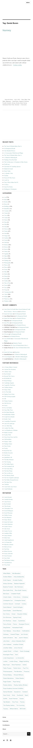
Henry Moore (16, 631)
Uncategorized (8, 292)
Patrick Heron (17, 668)
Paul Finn (6, 549)
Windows (6, 301)
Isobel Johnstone (8, 524)
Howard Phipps (14, 634)
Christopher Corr (8, 508)
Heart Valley (7, 171)
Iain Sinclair (24, 634)
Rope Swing (16, 682)
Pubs (29, 99)
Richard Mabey (7, 675)
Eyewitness (21, 621)
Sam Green (7, 455)
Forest (5, 405)
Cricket (6, 217)
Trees (5, 287)
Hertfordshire (25, 631)
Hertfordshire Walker (9, 414)
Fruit (5, 233)
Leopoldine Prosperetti (10, 421)
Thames (22, 702)
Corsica (24, 604)
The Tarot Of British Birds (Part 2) (13, 146)
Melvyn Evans (8, 547)
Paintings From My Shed (10, 160)
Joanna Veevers (8, 531)
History (6, 244)
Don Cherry (6, 614)
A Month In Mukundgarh (10, 157)
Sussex (22, 698)
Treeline (6, 175)
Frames (6, 231)
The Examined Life (9, 466)
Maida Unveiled (8, 432)
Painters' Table (8, 441)
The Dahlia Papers (9, 464)
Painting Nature (8, 444)
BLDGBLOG (7, 378)
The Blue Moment (8, 459)
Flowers (6, 229)
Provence (26, 671)
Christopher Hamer (19, 600)
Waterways (8, 101)
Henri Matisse (7, 631)
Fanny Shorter (7, 519)
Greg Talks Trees (8, 410)
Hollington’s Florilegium (10, 189)
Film (5, 224)
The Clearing (7, 462)
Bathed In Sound (8, 169)
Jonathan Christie (18, 644)
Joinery (6, 251)
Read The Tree (8, 450)
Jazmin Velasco (8, 526)
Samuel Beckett (7, 692)
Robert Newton (8, 551)
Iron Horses (23, 311)
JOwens (6, 334)
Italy (16, 638)
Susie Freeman (8, 556)
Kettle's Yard (7, 419)
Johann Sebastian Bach (18, 641)
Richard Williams (18, 675)
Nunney (7, 30)
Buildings (6, 206)
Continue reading (17, 65)
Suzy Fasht (7, 558)
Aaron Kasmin (8, 497)
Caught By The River (9, 385)
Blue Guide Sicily (8, 590)
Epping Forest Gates (9, 394)
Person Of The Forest (9, 178)
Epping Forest (17, 617)
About (4, 729)
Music (5, 258)
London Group (13, 661)
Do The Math (7, 392)
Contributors (6, 725)
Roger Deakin (7, 682)
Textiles (6, 281)
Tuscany (5, 709)
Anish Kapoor (7, 580)
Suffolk (5, 698)
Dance (5, 220)
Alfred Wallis (6, 573)
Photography (7, 263)
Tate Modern (6, 702)
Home (4, 717)
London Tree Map (8, 428)
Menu (28, 2)
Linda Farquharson (9, 540)
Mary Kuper (6, 665)
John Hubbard (7, 644)
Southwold (20, 695)
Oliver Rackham (16, 665)
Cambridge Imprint (9, 383)
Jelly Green (7, 529)
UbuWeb (6, 484)
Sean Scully (6, 695)
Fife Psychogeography (9, 396)
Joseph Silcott (7, 651)
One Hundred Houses (9, 151)
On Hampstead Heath (9, 148)
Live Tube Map (8, 426)
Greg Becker (6, 627)
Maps (26, 99)
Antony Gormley (7, 583)
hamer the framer (9, 99)
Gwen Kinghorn (8, 356)
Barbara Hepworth (19, 583)
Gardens (6, 238)
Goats (5, 240)
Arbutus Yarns (7, 371)
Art (5, 197)
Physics (6, 265)
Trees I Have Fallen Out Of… (11, 182)
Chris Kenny (7, 506)
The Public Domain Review (11, 480)
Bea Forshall (7, 374)
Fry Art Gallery (8, 408)
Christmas (25, 597)
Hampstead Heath (17, 627)
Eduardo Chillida (22, 614)
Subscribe (5, 721)
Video (5, 294)
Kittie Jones (7, 538)
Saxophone (17, 692)
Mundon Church (17, 343)
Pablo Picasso (7, 668)
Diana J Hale (7, 389)
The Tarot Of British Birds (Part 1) (13, 155)
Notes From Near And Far (10, 437)
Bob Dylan (6, 594)
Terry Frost (15, 702)
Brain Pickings (8, 380)
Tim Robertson (8, 562)
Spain (26, 695)
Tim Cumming (20, 705)
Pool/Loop (7, 164)
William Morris (14, 709)
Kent (16, 654)
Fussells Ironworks (7, 103)
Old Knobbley (7, 439)
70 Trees (6, 184)
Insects (6, 249)
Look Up (6, 180)
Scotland (24, 692)
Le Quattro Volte (8, 173)
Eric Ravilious (7, 621)
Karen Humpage (24, 651)
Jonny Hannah (8, 535)
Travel (5, 285)
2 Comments (24, 104)
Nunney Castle (19, 103)
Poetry (5, 269)
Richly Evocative (8, 453)
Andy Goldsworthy (19, 577)
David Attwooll (7, 607)
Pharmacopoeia (7, 671)
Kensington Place (8, 654)
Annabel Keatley (8, 499)
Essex (14, 621)
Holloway (6, 634)
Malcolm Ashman (8, 544)
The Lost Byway (8, 473)
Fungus (6, 235)
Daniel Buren (15, 101)
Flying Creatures (8, 401)
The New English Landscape (11, 477)
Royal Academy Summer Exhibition (13, 688)
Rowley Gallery (7, 685)
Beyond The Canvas (9, 376)
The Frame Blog (8, 468)
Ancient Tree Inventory (10, 369)
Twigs (5, 290)
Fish (5, 226)
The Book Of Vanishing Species (12, 166)
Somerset (17, 104)
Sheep (5, 276)
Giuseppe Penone (24, 624)
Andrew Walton (7, 577)
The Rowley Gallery (9, 560)
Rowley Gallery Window (20, 685)
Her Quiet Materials (9, 412)
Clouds (6, 213)
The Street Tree (8, 482)
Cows (22, 99)
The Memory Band (9, 475)
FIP (5, 398)
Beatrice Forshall (8, 587)
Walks (4, 101)
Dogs (5, 222)
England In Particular (24, 101)
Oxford (24, 665)
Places (5, 267)
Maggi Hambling (24, 661)
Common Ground (8, 604)
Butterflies (6, 208)
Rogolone (17, 352)
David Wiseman (8, 513)
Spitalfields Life (8, 457)
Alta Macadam (16, 573)
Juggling (6, 253)
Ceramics (6, 211)
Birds (5, 199)
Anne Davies (7, 501)
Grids (5, 242)
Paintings (6, 260)
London (5, 661)
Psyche (6, 448)
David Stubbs (7, 610)
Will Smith (23, 709)
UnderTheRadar (8, 489)
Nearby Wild (7, 435)
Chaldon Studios (8, 387)
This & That (7, 283)
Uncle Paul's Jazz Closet (10, 486)
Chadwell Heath (15, 594)
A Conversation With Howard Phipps (13, 153)
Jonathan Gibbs (8, 533)
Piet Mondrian (18, 671)
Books (5, 202)
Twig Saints (7, 565)
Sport (5, 278)
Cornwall (17, 604)
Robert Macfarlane (8, 678)
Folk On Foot (7, 403)
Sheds (5, 274)
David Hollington (8, 510)
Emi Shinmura (7, 517)
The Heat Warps (8, 471)
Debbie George (8, 515)
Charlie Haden (7, 597)
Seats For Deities (8, 187)
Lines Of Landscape (9, 423)
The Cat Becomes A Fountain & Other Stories (16, 162)
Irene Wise (7, 323)
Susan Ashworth (8, 553)
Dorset (13, 614)
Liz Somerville (8, 542)
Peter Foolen (7, 446)
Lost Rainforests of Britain (10, 430)
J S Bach (15, 651)
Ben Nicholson (19, 587)
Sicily (13, 695)
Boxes (5, 204)
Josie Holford (7, 338)
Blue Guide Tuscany (20, 590)
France (15, 624)
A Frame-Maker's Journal (10, 367)
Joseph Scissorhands (9, 417)
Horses (6, 247)
